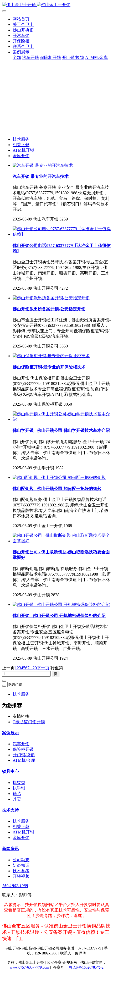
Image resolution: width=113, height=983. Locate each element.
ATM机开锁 (23, 150)
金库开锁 (21, 155)
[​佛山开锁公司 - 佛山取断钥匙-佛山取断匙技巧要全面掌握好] (62, 541)
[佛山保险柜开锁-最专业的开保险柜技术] (51, 356)
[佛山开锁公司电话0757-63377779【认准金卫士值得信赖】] (62, 234)
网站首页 (21, 19)
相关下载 (21, 144)
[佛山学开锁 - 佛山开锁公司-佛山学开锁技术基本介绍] (62, 419)
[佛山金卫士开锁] (56, 5)
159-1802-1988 (15, 885)
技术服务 (21, 139)
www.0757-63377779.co (29, 967)
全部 (17, 57)
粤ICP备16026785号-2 (86, 967)
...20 (33, 668)
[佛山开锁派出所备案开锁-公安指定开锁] (51, 298)
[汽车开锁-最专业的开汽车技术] (43, 165)
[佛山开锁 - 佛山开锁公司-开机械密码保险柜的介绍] (61, 604)
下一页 (43, 668)
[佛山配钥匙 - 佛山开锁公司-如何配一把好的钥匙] (59, 477)
